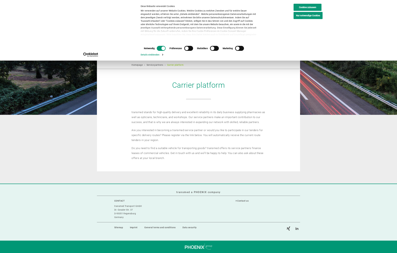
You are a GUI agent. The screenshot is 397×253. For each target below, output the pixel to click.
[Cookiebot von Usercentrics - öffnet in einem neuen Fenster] (90, 55)
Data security (189, 227)
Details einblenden (150, 54)
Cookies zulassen (307, 7)
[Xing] (288, 228)
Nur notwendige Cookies (308, 15)
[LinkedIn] (297, 228)
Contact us (243, 201)
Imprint (134, 227)
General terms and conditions (160, 227)
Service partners (155, 65)
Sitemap (118, 227)
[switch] (188, 48)
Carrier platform (175, 65)
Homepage (137, 65)
